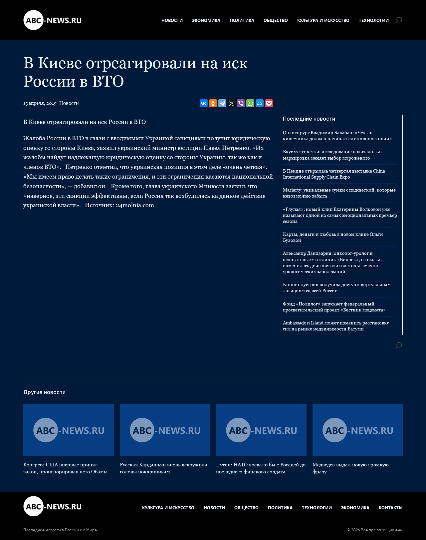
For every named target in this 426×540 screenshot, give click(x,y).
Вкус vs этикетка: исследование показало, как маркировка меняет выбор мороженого (333, 154)
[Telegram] (222, 103)
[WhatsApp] (250, 103)
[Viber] (241, 103)
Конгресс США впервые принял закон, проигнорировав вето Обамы (65, 468)
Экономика (206, 20)
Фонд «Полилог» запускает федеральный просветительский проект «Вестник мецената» (334, 306)
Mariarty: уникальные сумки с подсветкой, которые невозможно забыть (339, 193)
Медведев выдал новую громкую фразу (351, 468)
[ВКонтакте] (204, 103)
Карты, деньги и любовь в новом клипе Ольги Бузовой (333, 237)
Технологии (374, 20)
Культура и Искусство (323, 20)
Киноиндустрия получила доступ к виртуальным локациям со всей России (337, 287)
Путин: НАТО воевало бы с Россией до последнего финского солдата (261, 468)
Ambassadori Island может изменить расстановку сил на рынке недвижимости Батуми (336, 325)
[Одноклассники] (213, 103)
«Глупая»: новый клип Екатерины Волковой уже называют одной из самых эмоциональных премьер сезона (340, 215)
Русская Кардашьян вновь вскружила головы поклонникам (163, 468)
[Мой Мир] (260, 103)
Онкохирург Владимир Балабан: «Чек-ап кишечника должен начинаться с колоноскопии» (337, 135)
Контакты (391, 507)
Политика (242, 20)
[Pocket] (269, 103)
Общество (276, 20)
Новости (172, 20)
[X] (232, 103)
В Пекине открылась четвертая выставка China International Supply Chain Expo (334, 174)
